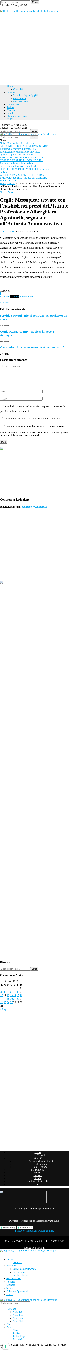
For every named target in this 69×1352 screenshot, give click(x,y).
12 (8, 995)
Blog (8, 1324)
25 (5, 1002)
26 (8, 1002)
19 (8, 998)
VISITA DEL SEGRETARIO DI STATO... (22, 157)
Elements (11, 1308)
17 (1, 998)
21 (14, 998)
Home (10, 86)
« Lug (3, 1009)
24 (1, 1002)
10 (1, 995)
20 (11, 998)
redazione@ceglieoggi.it (34, 506)
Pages (9, 1327)
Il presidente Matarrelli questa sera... (18, 148)
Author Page (19, 1336)
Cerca (35, 2)
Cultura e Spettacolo (17, 116)
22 (18, 998)
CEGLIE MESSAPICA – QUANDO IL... (21, 160)
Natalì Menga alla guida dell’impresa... (19, 143)
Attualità (11, 92)
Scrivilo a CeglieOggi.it (25, 95)
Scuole (10, 113)
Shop (15, 1330)
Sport (9, 119)
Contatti (18, 89)
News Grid (18, 1314)
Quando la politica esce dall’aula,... (17, 154)
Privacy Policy (9, 1227)
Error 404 (17, 1339)
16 (21, 995)
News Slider (19, 1321)
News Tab (18, 1317)
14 (14, 995)
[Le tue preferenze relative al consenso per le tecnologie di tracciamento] (6, 1346)
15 (18, 995)
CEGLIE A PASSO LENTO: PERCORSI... (22, 174)
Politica (10, 107)
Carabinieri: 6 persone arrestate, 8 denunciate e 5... (33, 347)
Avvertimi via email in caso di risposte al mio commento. (32, 418)
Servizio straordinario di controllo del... (19, 166)
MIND (41, 1247)
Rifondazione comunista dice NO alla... (20, 151)
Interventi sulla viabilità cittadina (16, 163)
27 (11, 1002)
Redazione (8, 231)
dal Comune (19, 98)
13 (11, 995)
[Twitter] (1, 8)
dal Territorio (20, 101)
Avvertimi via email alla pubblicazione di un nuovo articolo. (34, 426)
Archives (17, 1333)
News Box (18, 1311)
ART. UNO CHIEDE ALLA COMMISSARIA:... (25, 146)
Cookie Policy (26, 1227)
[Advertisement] (34, 46)
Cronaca (11, 110)
